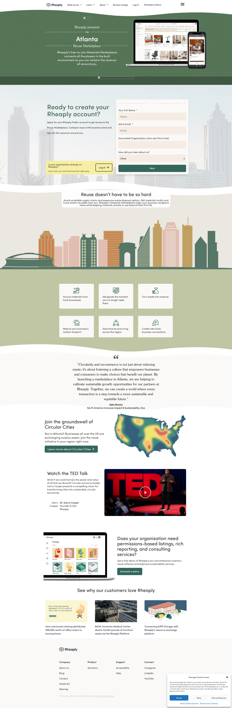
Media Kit (64, 683)
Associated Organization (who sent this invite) (143, 138)
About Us (64, 667)
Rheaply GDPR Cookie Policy (189, 703)
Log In (136, 4)
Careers (63, 678)
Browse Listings (120, 4)
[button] (227, 677)
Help (118, 673)
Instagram (150, 667)
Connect (149, 662)
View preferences (219, 698)
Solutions (93, 667)
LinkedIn (149, 673)
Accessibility (122, 667)
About (102, 4)
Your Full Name (127, 110)
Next (152, 168)
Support (120, 662)
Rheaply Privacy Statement (209, 703)
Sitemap (63, 689)
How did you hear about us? (133, 152)
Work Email (124, 124)
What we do (73, 4)
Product (92, 662)
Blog (61, 673)
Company (64, 662)
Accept (179, 698)
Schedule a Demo (152, 4)
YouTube (149, 678)
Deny (199, 698)
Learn (89, 4)
